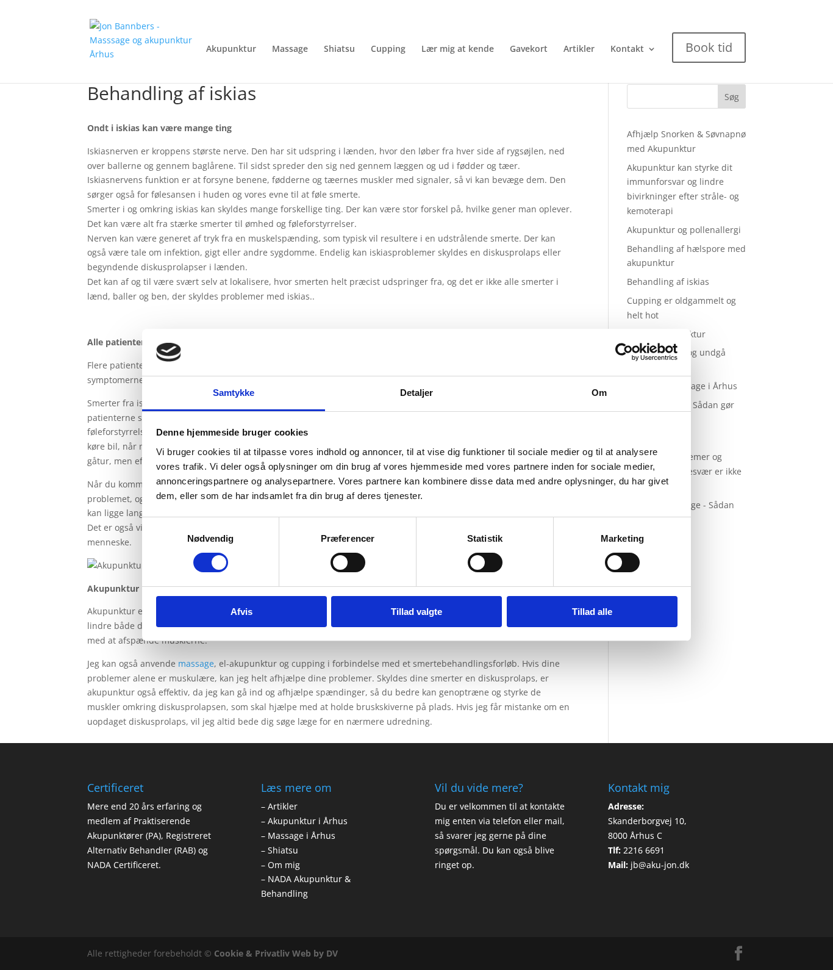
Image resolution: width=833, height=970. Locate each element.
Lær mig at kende (457, 49)
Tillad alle (592, 611)
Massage (290, 49)
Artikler (579, 49)
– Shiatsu (279, 850)
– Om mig (280, 865)
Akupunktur (231, 49)
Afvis (241, 611)
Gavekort (529, 49)
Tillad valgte (416, 611)
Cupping (388, 49)
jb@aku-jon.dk (660, 865)
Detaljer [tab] (417, 392)
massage (196, 663)
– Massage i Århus (298, 835)
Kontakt (627, 49)
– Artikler (279, 806)
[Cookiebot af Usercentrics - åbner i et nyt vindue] (624, 352)
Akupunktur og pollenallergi (684, 229)
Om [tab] (599, 392)
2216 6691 (644, 850)
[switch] (348, 562)
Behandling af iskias (668, 281)
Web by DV (315, 953)
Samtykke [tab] (234, 392)
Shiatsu (339, 49)
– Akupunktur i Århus (304, 821)
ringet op (453, 865)
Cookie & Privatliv (252, 953)
